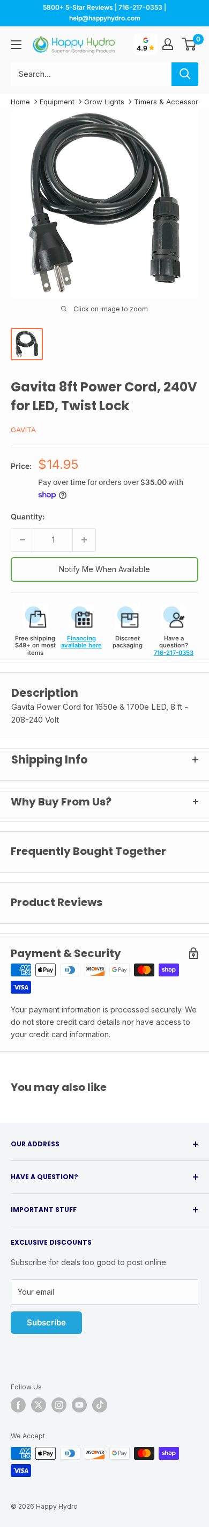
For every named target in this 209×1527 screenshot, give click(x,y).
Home (20, 101)
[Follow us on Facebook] (18, 1404)
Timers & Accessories (171, 101)
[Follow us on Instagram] (58, 1404)
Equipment (57, 101)
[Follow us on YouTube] (79, 1404)
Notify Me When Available (104, 569)
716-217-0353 (173, 653)
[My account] (167, 44)
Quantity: (27, 516)
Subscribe (46, 1322)
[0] (189, 44)
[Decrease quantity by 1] (22, 540)
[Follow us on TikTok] (99, 1404)
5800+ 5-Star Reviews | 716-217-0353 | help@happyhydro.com (104, 12)
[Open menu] (16, 44)
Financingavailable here (81, 641)
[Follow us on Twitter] (38, 1404)
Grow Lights (104, 101)
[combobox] (91, 74)
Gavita (23, 429)
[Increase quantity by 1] (84, 540)
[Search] (184, 74)
